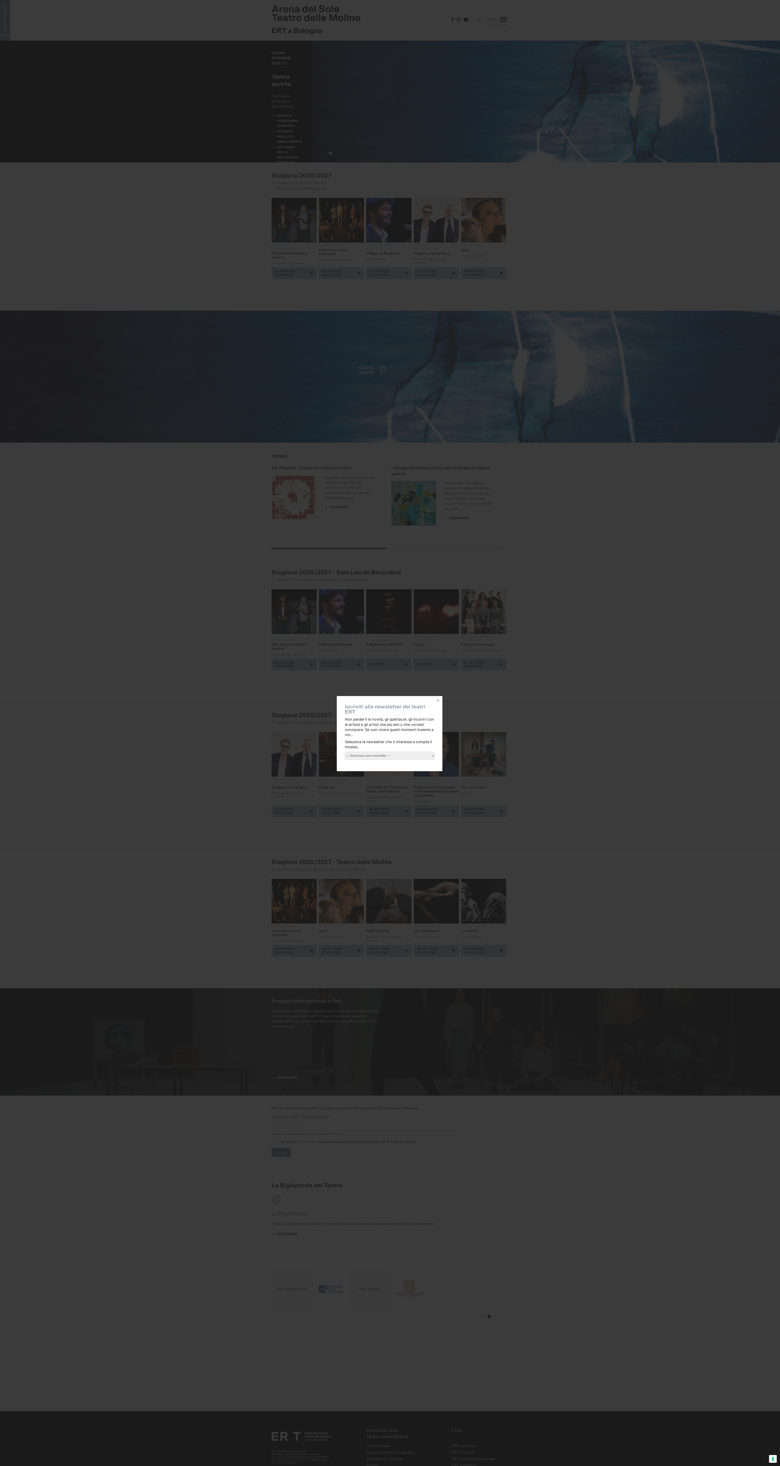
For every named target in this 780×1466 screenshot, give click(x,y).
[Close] (437, 700)
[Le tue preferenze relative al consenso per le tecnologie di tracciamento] (773, 1459)
